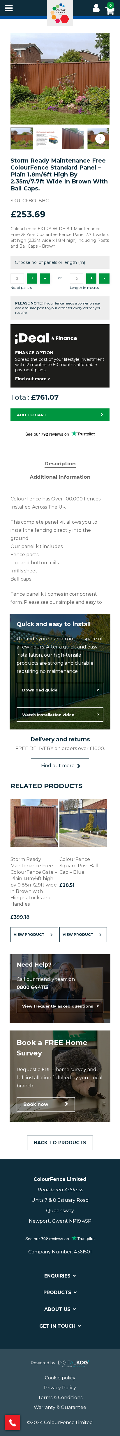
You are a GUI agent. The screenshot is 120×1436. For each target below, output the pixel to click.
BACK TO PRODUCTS (60, 1142)
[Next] (100, 139)
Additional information (60, 477)
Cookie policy (60, 1378)
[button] (60, 690)
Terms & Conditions (60, 1397)
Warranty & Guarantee (60, 1407)
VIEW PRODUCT (29, 934)
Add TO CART (32, 414)
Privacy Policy (60, 1387)
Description (60, 463)
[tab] (60, 463)
